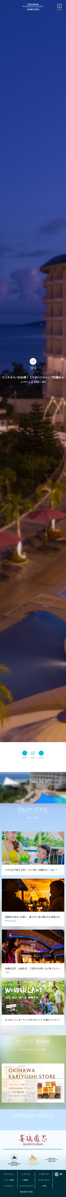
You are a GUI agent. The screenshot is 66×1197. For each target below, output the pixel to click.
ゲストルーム (9, 1174)
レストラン (26, 1174)
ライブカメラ (9, 1186)
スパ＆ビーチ (44, 1174)
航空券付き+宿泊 (26, 1192)
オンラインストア (26, 1186)
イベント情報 (9, 1180)
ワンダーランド (44, 1180)
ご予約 (43, 1186)
